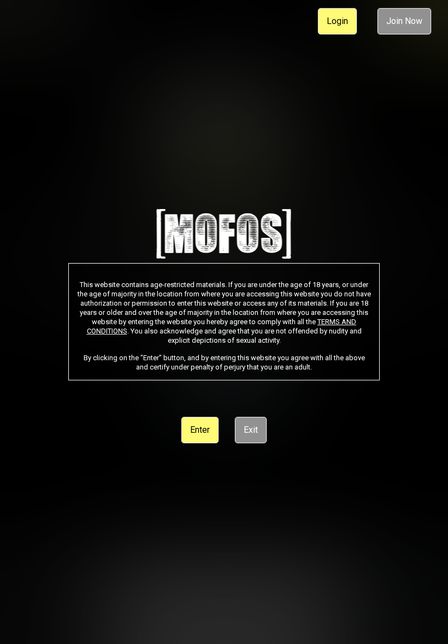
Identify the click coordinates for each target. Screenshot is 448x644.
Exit (251, 430)
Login (337, 21)
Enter (200, 430)
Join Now (404, 21)
